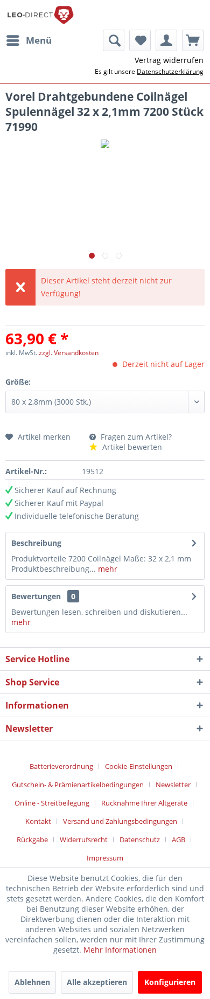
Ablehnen (32, 982)
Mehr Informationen (120, 950)
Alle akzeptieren (97, 982)
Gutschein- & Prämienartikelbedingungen (78, 784)
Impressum (105, 858)
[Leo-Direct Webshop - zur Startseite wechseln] (40, 14)
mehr (106, 569)
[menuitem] (28, 40)
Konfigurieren (169, 982)
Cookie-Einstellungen (138, 766)
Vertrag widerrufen (169, 60)
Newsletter (173, 784)
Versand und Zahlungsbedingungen (120, 821)
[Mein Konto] (166, 40)
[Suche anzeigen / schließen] (113, 40)
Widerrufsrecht (84, 839)
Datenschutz (140, 839)
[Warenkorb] (193, 40)
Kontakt (38, 821)
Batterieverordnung (61, 766)
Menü (39, 40)
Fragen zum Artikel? (135, 437)
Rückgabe (32, 839)
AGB (178, 839)
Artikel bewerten (131, 447)
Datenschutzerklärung (170, 71)
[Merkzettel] (140, 40)
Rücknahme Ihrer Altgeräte (144, 803)
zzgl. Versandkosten (69, 352)
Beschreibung (36, 543)
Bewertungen (36, 596)
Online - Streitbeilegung (52, 803)
